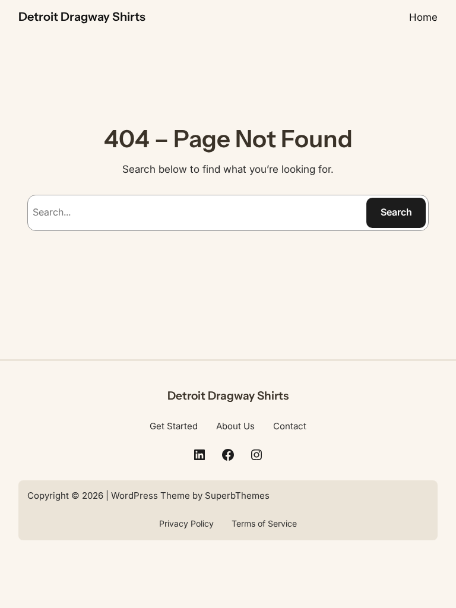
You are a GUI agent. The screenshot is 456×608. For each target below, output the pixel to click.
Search (396, 212)
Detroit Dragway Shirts (81, 17)
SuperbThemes (237, 495)
